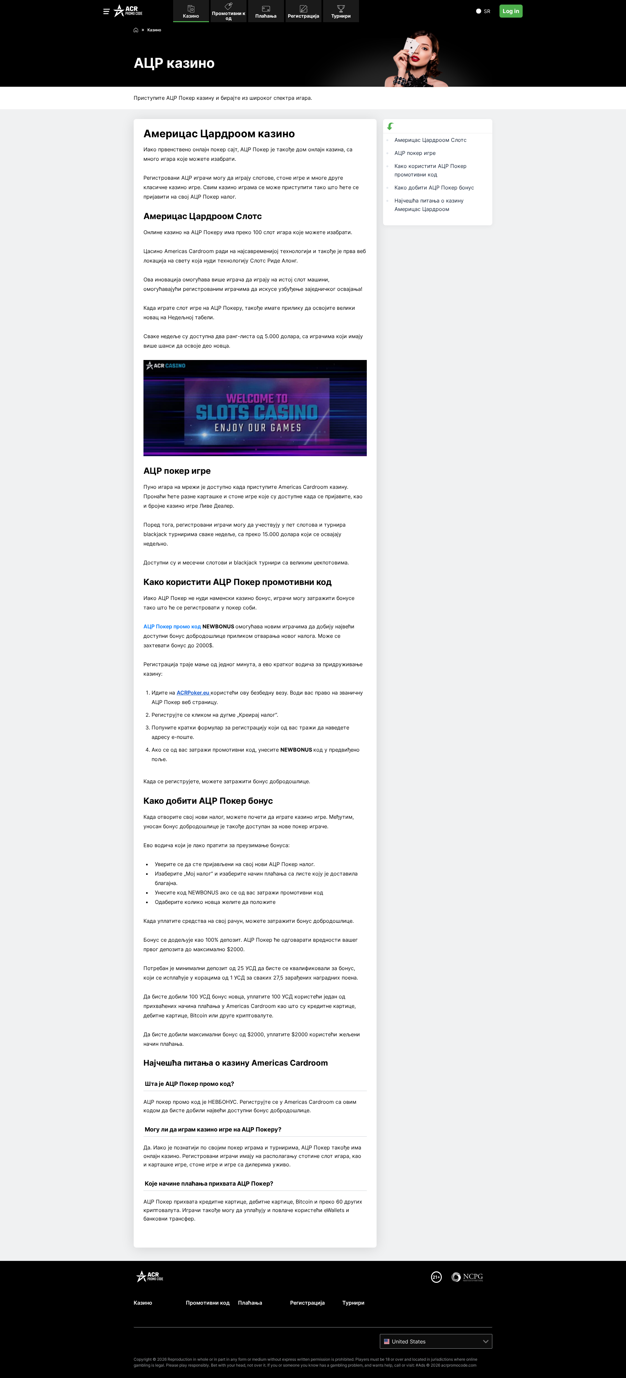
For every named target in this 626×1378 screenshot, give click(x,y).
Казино (143, 1302)
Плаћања (250, 1302)
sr (487, 11)
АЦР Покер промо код (172, 626)
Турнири (353, 1302)
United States (408, 1341)
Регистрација (307, 1302)
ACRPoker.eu (194, 692)
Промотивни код (208, 1302)
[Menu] (106, 12)
